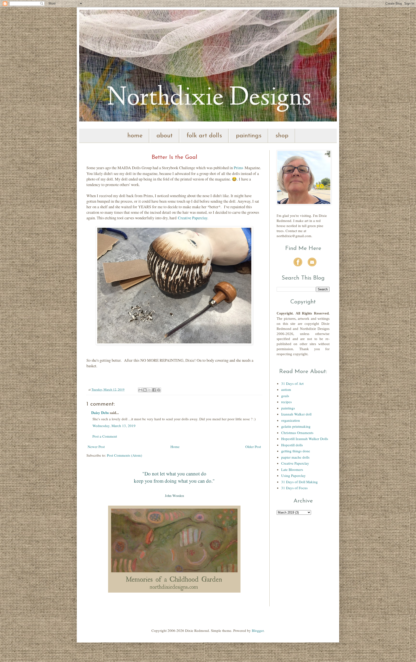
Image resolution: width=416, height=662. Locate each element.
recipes (286, 401)
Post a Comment (104, 436)
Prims (238, 167)
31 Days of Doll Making (299, 481)
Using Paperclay (293, 475)
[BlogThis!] (145, 390)
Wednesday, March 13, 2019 (114, 425)
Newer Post (96, 446)
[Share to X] (149, 390)
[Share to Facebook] (154, 390)
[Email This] (140, 390)
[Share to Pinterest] (158, 390)
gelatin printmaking (296, 426)
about (164, 136)
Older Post (253, 446)
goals (285, 395)
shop (281, 136)
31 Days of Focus (294, 487)
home (135, 136)
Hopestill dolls (292, 444)
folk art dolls (204, 136)
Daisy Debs (100, 412)
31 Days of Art (292, 383)
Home (175, 446)
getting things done (295, 450)
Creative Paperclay (192, 218)
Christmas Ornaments (297, 432)
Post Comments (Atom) (124, 455)
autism (286, 389)
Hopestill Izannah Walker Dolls (304, 438)
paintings (248, 136)
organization (290, 420)
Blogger (258, 630)
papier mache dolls (295, 457)
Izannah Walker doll (296, 414)
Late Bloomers (292, 469)
